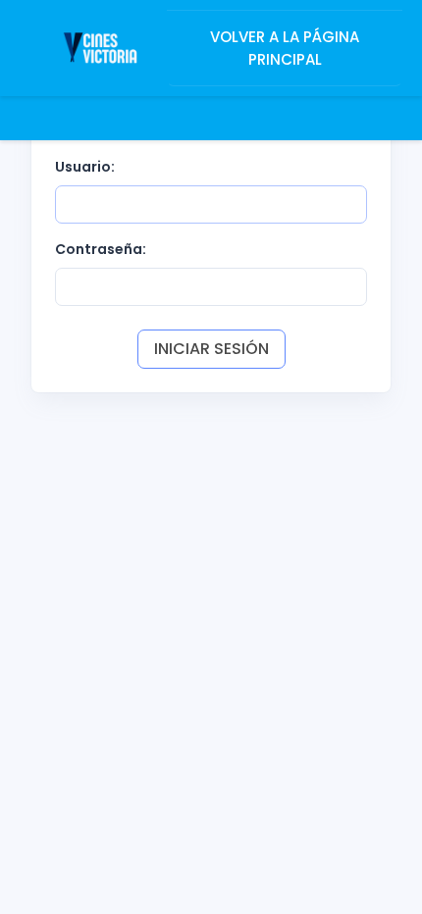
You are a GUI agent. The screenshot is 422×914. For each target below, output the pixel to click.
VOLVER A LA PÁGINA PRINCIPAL (284, 48)
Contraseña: (100, 249)
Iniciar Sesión (211, 348)
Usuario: (85, 167)
